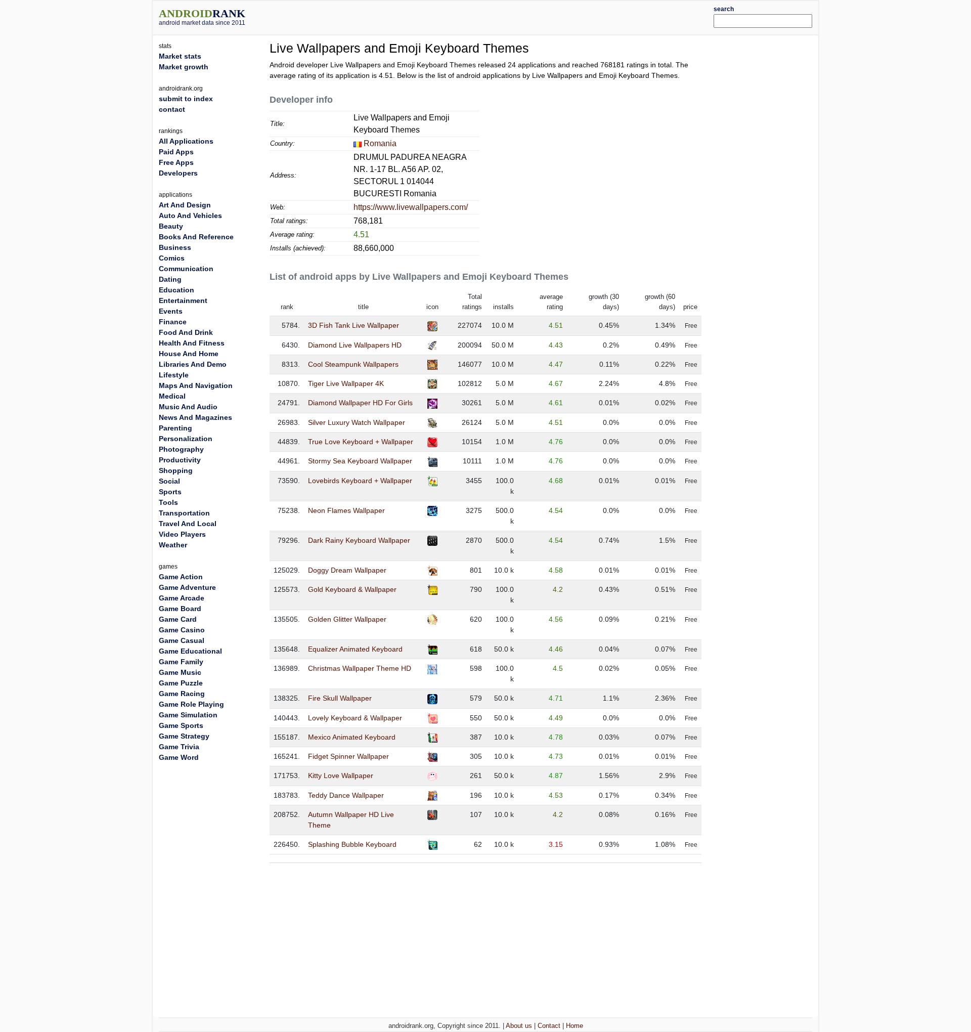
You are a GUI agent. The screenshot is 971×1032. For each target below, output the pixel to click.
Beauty (171, 226)
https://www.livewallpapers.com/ (411, 207)
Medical (172, 396)
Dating (170, 279)
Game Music (180, 672)
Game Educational (190, 651)
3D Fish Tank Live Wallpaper (353, 325)
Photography (181, 449)
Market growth (183, 67)
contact (172, 109)
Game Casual (181, 640)
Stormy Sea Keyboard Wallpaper (360, 461)
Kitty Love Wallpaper (340, 775)
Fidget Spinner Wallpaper (348, 756)
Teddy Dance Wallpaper (346, 795)
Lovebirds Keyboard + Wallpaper (360, 481)
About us (519, 1025)
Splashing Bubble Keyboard (352, 844)
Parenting (175, 428)
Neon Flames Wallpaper (346, 510)
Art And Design (185, 205)
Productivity (180, 460)
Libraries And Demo (193, 364)
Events (171, 311)
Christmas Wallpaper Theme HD (359, 668)
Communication (186, 269)
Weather (173, 545)
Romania (380, 143)
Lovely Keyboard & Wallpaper (355, 718)
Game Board (180, 609)
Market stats (180, 56)
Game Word (179, 757)
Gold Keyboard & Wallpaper (352, 589)
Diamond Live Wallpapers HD (355, 345)
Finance (173, 322)
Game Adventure (187, 587)
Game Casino (182, 630)
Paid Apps (176, 152)
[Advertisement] (513, 16)
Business (175, 247)
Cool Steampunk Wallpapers (353, 364)
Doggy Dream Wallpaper (347, 570)
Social (169, 481)
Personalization (185, 439)
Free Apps (176, 162)
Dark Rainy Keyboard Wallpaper (359, 540)
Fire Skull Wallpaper (340, 698)
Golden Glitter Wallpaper (347, 619)
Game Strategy (184, 736)
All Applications (186, 141)
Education (176, 290)
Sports (170, 492)
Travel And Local (187, 524)
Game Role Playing (191, 704)
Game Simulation (188, 715)
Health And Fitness (192, 343)
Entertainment (183, 300)
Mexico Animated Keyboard (351, 737)
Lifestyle (174, 375)
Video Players (182, 534)
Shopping (176, 470)
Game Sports (181, 725)
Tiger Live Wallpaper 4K (346, 383)
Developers (178, 173)
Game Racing (182, 694)
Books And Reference (196, 237)
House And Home (188, 354)
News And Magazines (195, 417)
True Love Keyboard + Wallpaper (360, 442)
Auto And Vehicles (190, 215)
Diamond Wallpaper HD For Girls (360, 403)
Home (574, 1025)
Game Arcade (181, 598)
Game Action (181, 577)
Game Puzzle (181, 683)
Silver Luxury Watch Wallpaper (356, 422)
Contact (549, 1025)
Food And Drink (186, 332)
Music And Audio (188, 407)
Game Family (181, 662)
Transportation (184, 513)
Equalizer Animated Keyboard (355, 649)
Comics (172, 258)
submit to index (186, 99)
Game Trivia (179, 747)
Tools (168, 502)
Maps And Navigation (196, 385)
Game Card (178, 619)
